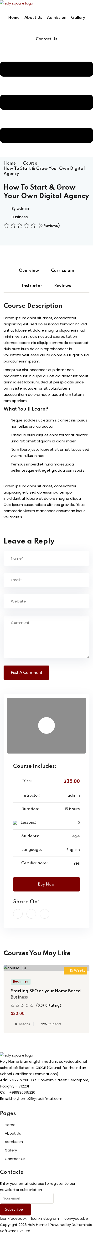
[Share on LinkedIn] (44, 914)
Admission (56, 18)
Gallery (78, 18)
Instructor (32, 286)
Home (14, 18)
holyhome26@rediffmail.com (36, 1098)
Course (30, 163)
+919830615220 (22, 1092)
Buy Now (46, 884)
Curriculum (62, 271)
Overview (29, 271)
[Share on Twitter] (31, 914)
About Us (33, 18)
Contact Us (46, 39)
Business (19, 217)
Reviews (62, 286)
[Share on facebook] (18, 914)
